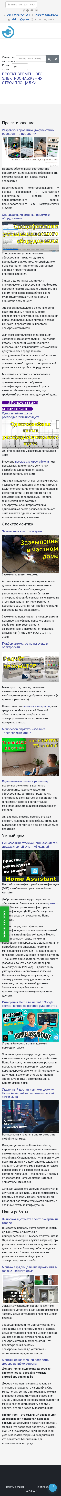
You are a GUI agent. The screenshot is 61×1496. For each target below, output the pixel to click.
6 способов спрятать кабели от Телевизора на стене (23, 731)
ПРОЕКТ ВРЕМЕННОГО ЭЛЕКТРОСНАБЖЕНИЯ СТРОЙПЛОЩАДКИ (22, 78)
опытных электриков (36, 706)
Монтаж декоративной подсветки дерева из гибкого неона (25, 1361)
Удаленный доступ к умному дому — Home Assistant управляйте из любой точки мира (28, 1093)
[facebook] (24, 10)
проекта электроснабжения (32, 461)
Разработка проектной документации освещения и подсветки (28, 132)
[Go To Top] (53, 1488)
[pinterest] (27, 10)
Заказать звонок (4, 924)
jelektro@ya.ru (20, 19)
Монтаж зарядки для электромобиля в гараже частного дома (29, 1269)
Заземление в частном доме (22, 531)
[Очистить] (56, 59)
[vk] (36, 10)
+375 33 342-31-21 (18, 15)
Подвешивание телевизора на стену (25, 781)
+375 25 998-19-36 (46, 15)
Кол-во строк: (6, 67)
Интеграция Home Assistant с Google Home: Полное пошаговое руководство (29, 1004)
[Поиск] (49, 59)
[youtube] (31, 10)
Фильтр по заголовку (9, 59)
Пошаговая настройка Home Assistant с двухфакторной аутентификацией (30, 845)
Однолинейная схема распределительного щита (20, 415)
